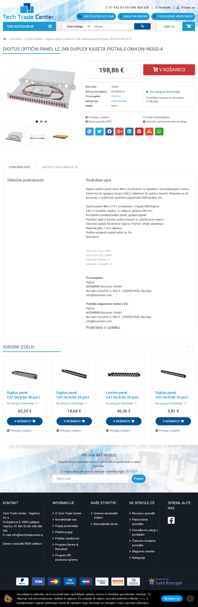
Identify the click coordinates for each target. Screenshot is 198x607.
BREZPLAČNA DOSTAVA (98, 16)
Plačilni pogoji (64, 532)
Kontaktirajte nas (66, 519)
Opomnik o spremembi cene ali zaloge (166, 121)
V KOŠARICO (23, 421)
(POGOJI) (131, 471)
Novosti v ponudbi (143, 513)
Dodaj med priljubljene (157, 117)
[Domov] (4, 39)
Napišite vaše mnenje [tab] (58, 167)
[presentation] (189, 346)
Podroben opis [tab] (19, 167)
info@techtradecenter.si (27, 535)
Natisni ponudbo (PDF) (100, 121)
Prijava (138, 478)
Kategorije (138, 558)
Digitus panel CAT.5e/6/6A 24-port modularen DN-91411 (73, 397)
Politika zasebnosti (67, 538)
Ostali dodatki (119, 101)
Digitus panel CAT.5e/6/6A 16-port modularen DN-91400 (172, 397)
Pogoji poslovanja (66, 526)
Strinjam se (172, 598)
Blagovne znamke (143, 551)
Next (88, 105)
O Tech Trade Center (68, 513)
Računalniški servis (106, 524)
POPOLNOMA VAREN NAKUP (175, 16)
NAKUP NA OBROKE (135, 16)
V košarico (171, 69)
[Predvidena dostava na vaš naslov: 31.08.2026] (36, 403)
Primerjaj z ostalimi (98, 117)
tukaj (142, 598)
